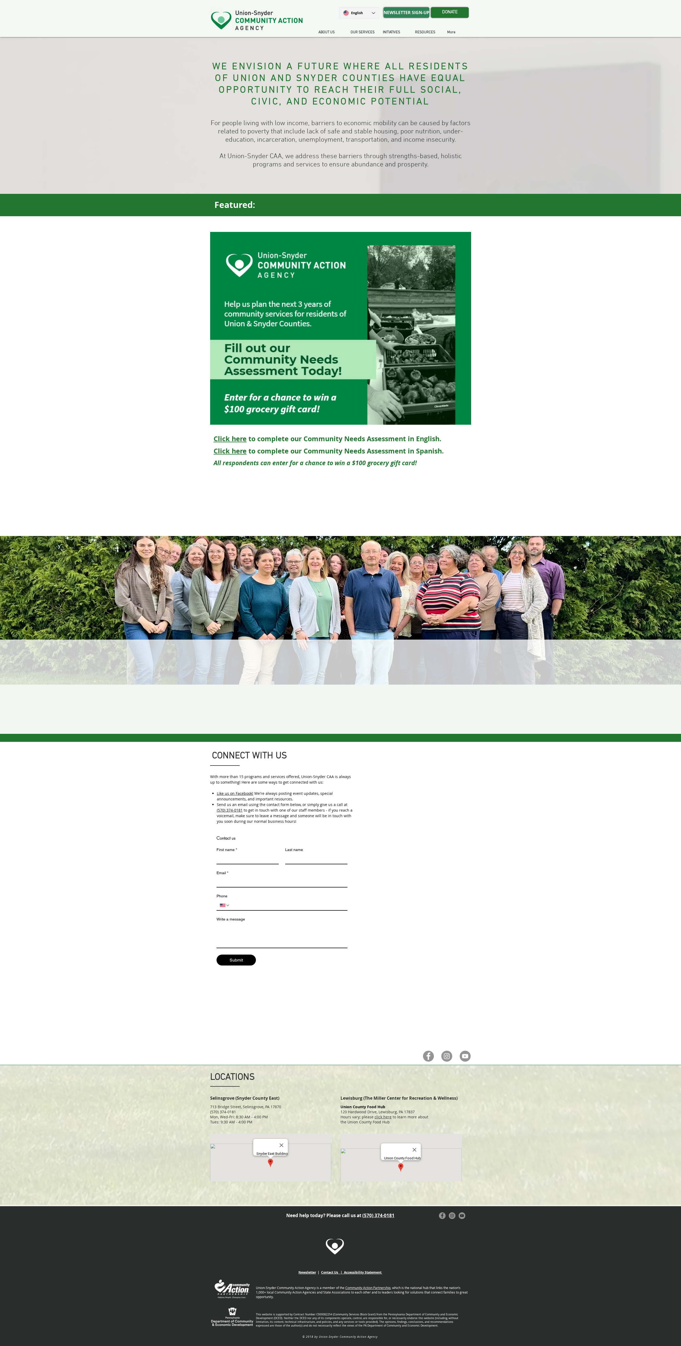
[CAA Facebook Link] (428, 1056)
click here (383, 1116)
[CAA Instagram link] (446, 1056)
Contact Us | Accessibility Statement (351, 1272)
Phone (222, 896)
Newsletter (307, 1272)
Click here (230, 438)
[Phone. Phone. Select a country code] (225, 905)
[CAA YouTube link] (465, 1056)
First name (227, 850)
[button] (395, 32)
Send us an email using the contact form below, (259, 804)
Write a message (231, 919)
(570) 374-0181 (230, 810)
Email (222, 873)
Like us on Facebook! (235, 793)
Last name (294, 850)
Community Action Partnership (368, 1288)
